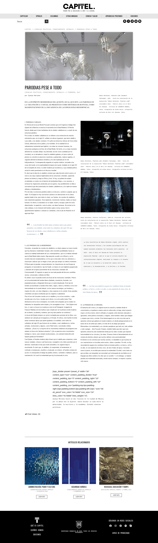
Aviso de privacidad (121, 533)
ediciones (37, 534)
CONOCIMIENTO (59, 29)
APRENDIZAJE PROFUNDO (114, 16)
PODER (44, 489)
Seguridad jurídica (79, 486)
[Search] (46, 21)
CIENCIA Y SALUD (91, 16)
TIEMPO (118, 489)
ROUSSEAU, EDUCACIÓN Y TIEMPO (116, 486)
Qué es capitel (37, 525)
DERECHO (81, 489)
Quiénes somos (37, 530)
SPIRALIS (39, 16)
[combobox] (30, 21)
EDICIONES (134, 16)
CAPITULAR (24, 16)
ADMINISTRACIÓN (35, 489)
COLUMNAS (54, 16)
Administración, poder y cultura (41, 486)
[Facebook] (124, 21)
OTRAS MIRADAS (72, 16)
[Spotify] (136, 21)
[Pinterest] (132, 21)
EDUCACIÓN (105, 489)
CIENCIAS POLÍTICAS (43, 29)
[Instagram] (128, 21)
